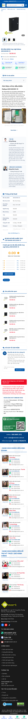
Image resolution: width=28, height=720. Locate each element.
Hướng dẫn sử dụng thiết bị (9, 698)
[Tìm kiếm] (22, 5)
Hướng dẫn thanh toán (8, 657)
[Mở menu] (26, 5)
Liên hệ (4, 679)
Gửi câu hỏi (19, 369)
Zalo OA (7, 637)
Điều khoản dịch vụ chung (9, 654)
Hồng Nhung (12, 141)
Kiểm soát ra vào (11, 9)
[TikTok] (9, 625)
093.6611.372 (17, 434)
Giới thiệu (4, 673)
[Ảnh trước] (4, 25)
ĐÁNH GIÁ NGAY (8, 274)
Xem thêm (13, 130)
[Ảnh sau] (23, 25)
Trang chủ (3, 9)
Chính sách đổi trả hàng (8, 662)
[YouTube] (6, 625)
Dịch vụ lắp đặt (6, 676)
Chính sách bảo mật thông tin (9, 665)
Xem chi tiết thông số (13, 233)
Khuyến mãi (5, 695)
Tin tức (4, 692)
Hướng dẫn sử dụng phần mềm (10, 700)
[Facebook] (2, 625)
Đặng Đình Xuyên (14, 169)
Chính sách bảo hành (7, 649)
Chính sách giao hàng (7, 660)
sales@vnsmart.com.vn (16, 437)
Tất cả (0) (6, 280)
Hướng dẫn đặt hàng (7, 652)
